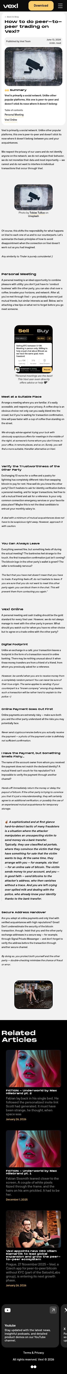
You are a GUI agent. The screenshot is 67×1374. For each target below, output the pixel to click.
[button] (60, 5)
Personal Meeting (14, 114)
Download (41, 6)
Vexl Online (11, 119)
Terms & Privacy (33, 1353)
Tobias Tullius (37, 213)
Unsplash (33, 216)
